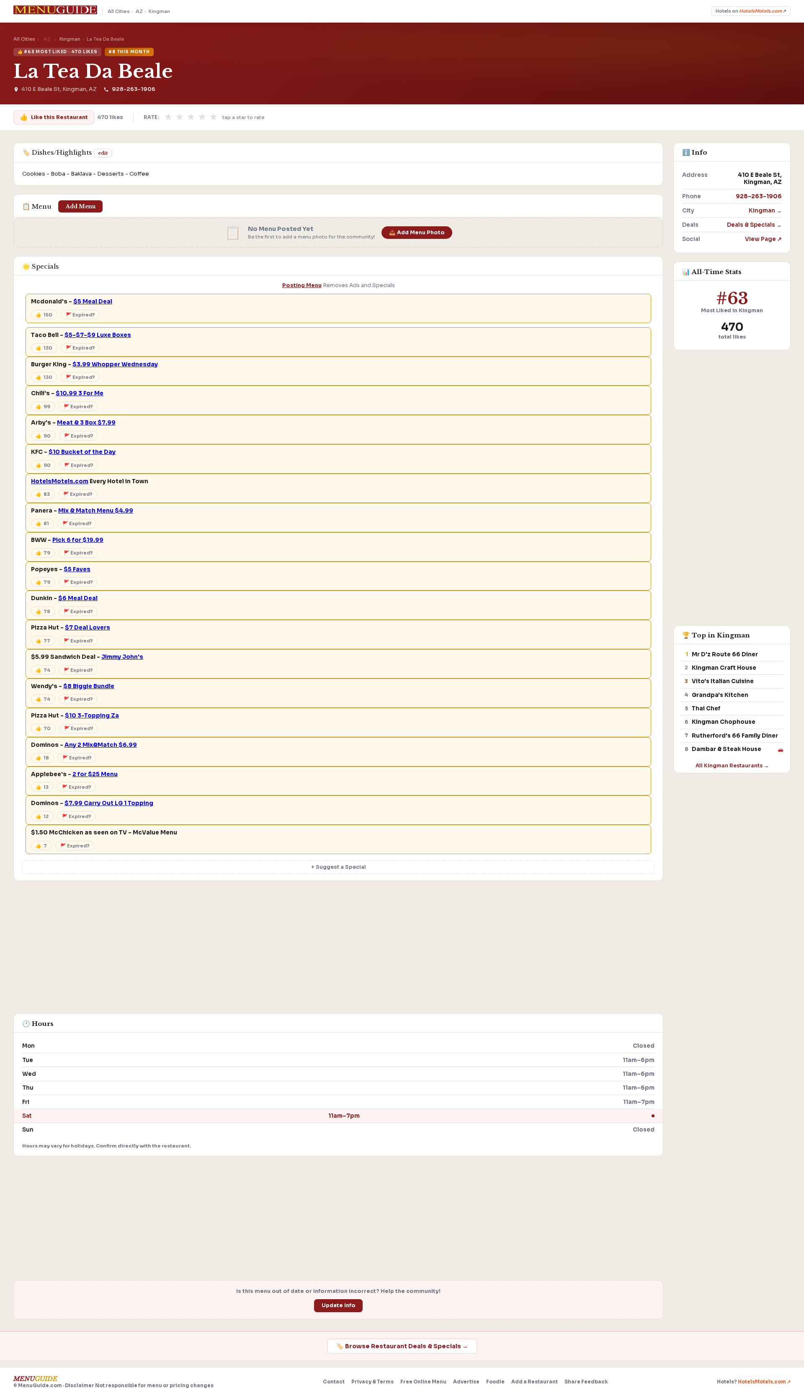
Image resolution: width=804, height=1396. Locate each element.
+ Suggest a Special (338, 867)
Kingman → (765, 210)
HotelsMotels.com (59, 481)
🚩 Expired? (80, 315)
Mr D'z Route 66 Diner (725, 654)
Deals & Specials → (754, 224)
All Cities (119, 11)
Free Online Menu (423, 1382)
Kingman (159, 11)
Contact (334, 1382)
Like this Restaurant (54, 117)
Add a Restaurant (534, 1382)
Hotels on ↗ (751, 11)
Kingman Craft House (724, 667)
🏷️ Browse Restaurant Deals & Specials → (402, 1346)
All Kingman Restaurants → (732, 765)
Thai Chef (706, 708)
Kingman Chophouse (723, 721)
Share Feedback (586, 1382)
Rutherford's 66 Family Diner (735, 735)
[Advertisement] (338, 951)
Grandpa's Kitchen (720, 695)
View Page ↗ (763, 239)
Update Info (339, 1305)
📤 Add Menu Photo (417, 232)
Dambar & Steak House (726, 749)
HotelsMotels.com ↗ (764, 1382)
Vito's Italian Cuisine (723, 681)
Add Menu (80, 206)
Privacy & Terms (372, 1382)
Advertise (466, 1382)
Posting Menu (302, 285)
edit (103, 153)
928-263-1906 (133, 89)
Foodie (495, 1382)
